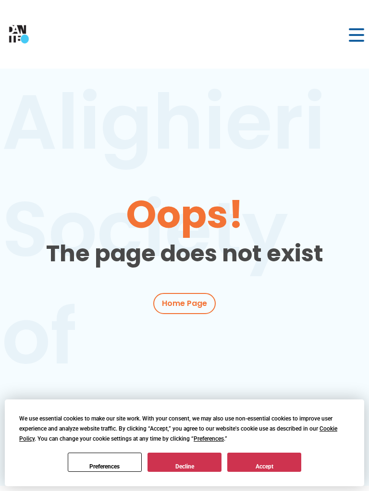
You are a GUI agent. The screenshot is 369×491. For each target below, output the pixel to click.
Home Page (184, 303)
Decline (184, 466)
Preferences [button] (209, 438)
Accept (264, 466)
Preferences (104, 466)
